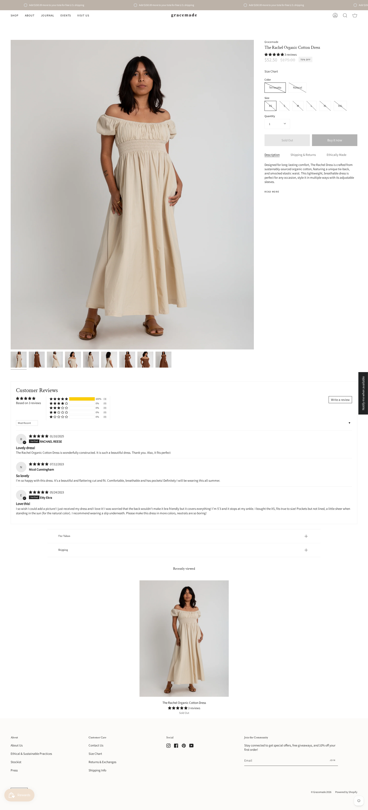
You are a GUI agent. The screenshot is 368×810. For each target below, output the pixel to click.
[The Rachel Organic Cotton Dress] (19, 360)
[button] (14, 15)
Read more (271, 191)
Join (332, 760)
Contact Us (96, 745)
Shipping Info (97, 770)
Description (272, 154)
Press (14, 770)
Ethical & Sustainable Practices (31, 753)
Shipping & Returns (303, 154)
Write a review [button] (340, 399)
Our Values (64, 536)
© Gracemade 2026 (321, 792)
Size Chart (271, 71)
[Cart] (355, 15)
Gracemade (271, 42)
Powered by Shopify (346, 792)
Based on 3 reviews (28, 403)
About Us (17, 745)
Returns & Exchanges (102, 762)
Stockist (16, 762)
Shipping (63, 550)
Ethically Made (336, 154)
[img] (39, 436)
